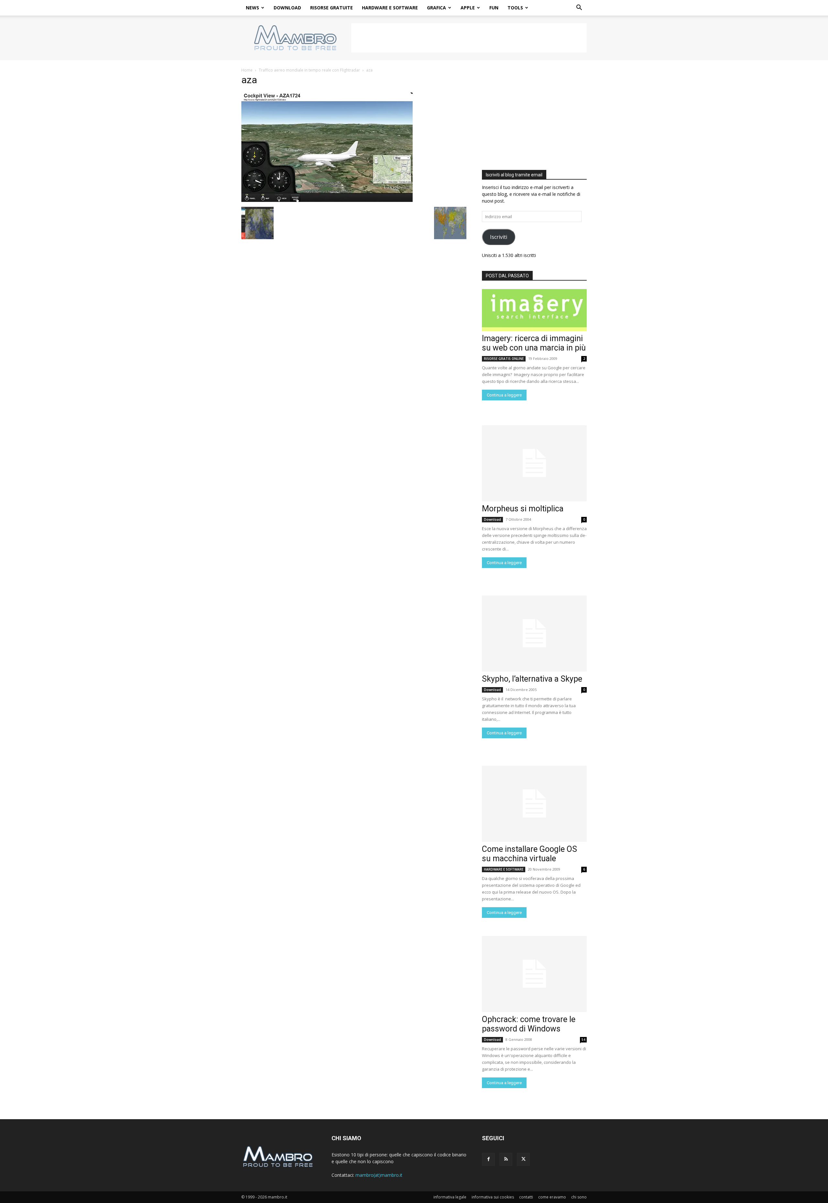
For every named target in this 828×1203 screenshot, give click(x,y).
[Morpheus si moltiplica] (534, 463)
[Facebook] (488, 1159)
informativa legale (449, 1197)
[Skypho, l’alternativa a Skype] (534, 634)
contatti (526, 1197)
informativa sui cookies (493, 1197)
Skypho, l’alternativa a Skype (532, 679)
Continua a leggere (504, 395)
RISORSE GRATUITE (331, 8)
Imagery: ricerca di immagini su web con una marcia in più (534, 343)
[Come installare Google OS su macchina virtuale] (534, 804)
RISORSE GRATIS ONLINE (504, 358)
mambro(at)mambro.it (378, 1175)
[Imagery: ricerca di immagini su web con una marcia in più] (534, 310)
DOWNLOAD (287, 8)
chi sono (579, 1197)
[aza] (327, 200)
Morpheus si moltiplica (522, 508)
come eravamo (552, 1197)
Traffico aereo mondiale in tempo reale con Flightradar (309, 70)
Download (492, 519)
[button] (579, 8)
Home (247, 70)
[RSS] (505, 1159)
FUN (493, 8)
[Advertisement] (469, 37)
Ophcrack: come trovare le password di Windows (528, 1024)
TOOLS (515, 8)
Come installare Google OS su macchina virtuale (529, 853)
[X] (523, 1159)
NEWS (252, 8)
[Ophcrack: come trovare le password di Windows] (534, 974)
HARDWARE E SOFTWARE (390, 8)
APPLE (468, 8)
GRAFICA (436, 8)
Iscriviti (498, 236)
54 (583, 1039)
